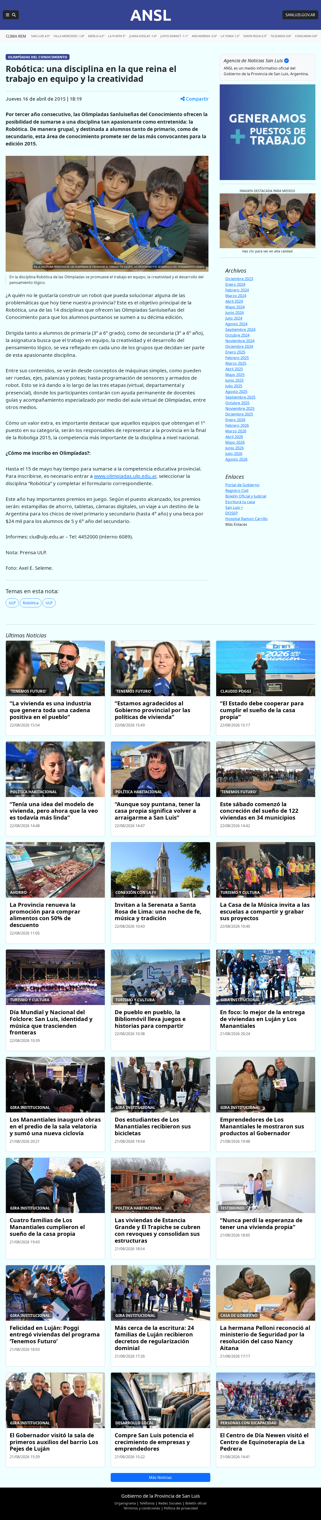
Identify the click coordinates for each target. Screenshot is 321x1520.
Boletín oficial (196, 1503)
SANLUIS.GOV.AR (300, 14)
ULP (12, 602)
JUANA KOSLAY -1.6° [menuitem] (143, 36)
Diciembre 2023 (239, 278)
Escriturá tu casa (240, 501)
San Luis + (234, 507)
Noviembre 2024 (239, 340)
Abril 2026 (234, 436)
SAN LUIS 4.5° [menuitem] (40, 36)
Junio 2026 (234, 448)
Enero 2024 (235, 284)
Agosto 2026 (236, 459)
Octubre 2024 (237, 335)
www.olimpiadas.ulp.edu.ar (125, 476)
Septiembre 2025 (240, 397)
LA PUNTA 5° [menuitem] (116, 36)
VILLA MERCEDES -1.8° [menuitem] (69, 36)
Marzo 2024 (235, 295)
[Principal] (11, 14)
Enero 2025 (235, 352)
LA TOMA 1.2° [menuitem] (230, 36)
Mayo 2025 (235, 374)
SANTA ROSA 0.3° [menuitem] (255, 36)
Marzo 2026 (235, 431)
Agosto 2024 (236, 323)
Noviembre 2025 (239, 408)
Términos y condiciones (141, 1508)
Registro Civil (236, 490)
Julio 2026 (233, 453)
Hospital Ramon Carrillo (246, 518)
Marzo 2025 (235, 363)
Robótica (31, 602)
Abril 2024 (234, 301)
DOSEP (231, 513)
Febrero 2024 (237, 290)
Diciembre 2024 (239, 346)
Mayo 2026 (235, 442)
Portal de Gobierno (242, 484)
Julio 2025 (233, 386)
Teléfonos (147, 1503)
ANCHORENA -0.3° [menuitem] (204, 36)
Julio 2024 (233, 318)
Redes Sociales (170, 1503)
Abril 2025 (234, 369)
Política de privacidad (181, 1508)
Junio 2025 (234, 380)
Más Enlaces (236, 524)
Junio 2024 (234, 312)
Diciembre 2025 (239, 414)
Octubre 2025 (237, 402)
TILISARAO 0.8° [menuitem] (280, 36)
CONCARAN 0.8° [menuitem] (306, 36)
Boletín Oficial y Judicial (245, 496)
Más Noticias (160, 1477)
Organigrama (125, 1503)
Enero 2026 (235, 419)
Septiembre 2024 (240, 329)
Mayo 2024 (235, 307)
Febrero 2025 (237, 357)
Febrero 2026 (237, 425)
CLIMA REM (16, 36)
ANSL (150, 15)
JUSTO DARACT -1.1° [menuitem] (174, 36)
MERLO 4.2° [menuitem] (96, 36)
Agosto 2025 (236, 391)
